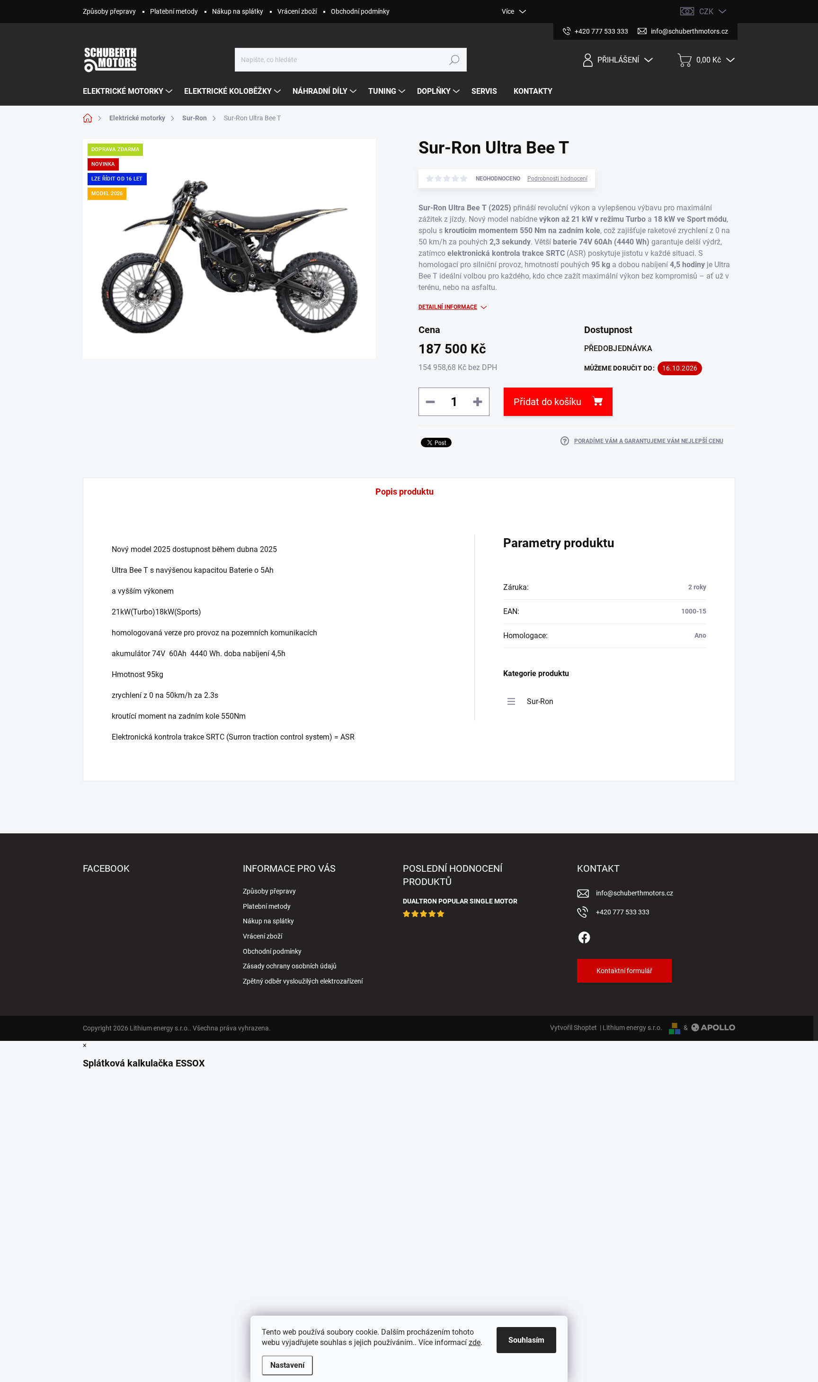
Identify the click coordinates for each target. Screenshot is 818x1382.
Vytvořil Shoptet (573, 1027)
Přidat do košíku (547, 401)
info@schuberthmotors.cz (634, 893)
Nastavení (287, 1365)
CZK (706, 11)
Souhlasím (526, 1340)
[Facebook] (584, 936)
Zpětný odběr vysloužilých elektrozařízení (303, 981)
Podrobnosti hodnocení (557, 178)
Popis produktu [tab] (404, 492)
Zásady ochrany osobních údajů (290, 966)
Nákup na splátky (237, 11)
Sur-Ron (540, 701)
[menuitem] (129, 91)
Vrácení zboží (297, 11)
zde (474, 1342)
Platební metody (174, 11)
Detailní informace (447, 307)
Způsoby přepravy (109, 11)
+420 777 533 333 (622, 912)
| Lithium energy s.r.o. (629, 1027)
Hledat (454, 59)
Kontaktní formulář (624, 971)
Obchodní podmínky (360, 11)
